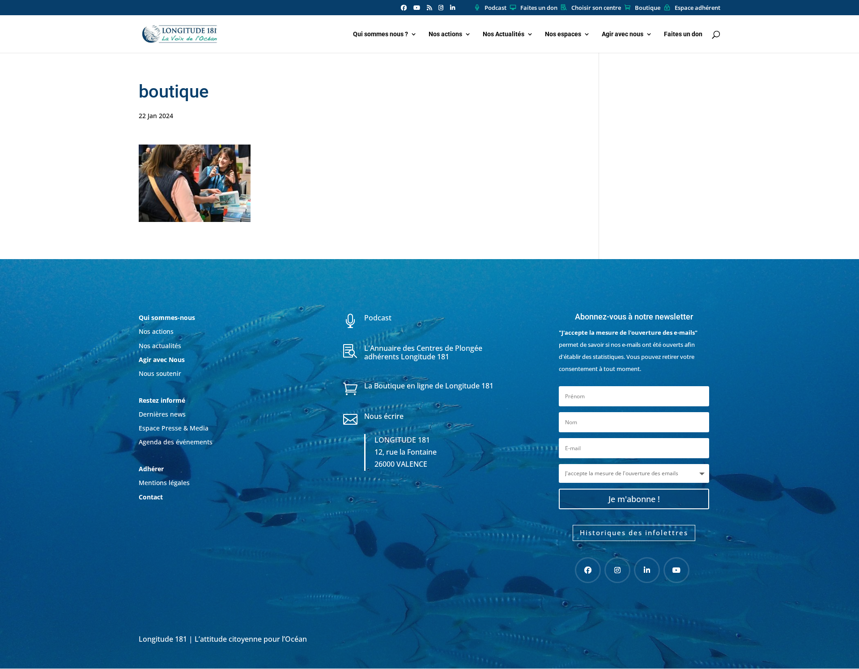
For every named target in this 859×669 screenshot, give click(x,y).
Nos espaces (563, 34)
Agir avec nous (622, 34)
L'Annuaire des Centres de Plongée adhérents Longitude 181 (423, 352)
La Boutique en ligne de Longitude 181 (428, 386)
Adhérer (152, 468)
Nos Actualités (503, 34)
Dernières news (162, 414)
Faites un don (538, 8)
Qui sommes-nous (167, 317)
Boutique (647, 8)
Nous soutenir (160, 373)
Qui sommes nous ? (380, 34)
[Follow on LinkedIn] (647, 570)
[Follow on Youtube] (676, 570)
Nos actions (445, 34)
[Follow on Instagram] (617, 570)
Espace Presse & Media (173, 428)
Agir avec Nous (162, 359)
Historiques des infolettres (634, 532)
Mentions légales (164, 482)
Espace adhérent (697, 8)
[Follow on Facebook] (588, 570)
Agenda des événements (176, 442)
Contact (151, 497)
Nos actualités (160, 345)
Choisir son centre (596, 8)
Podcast (495, 8)
